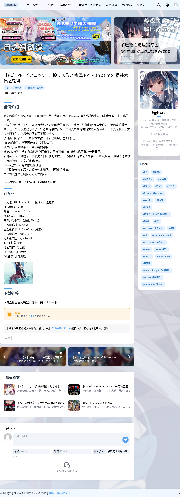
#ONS (158, 186)
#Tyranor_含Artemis (153, 193)
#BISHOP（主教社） (153, 228)
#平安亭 (146, 263)
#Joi (145, 235)
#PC (145, 172)
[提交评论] (125, 440)
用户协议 (127, 5)
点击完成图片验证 (117, 451)
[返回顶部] (174, 481)
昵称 (16, 451)
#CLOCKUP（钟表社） (154, 242)
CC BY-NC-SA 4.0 (61, 328)
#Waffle (147, 200)
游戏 (7, 338)
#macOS (147, 256)
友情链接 (111, 5)
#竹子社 (171, 186)
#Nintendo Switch (161, 235)
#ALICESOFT (163, 256)
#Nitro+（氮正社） (152, 277)
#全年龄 (162, 179)
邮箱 (56, 451)
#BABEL (161, 200)
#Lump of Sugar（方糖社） (156, 270)
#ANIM (146, 249)
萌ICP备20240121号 (62, 493)
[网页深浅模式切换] (167, 4)
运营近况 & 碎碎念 (90, 5)
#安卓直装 (148, 179)
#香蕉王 (146, 207)
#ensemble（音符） (153, 284)
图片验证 (99, 451)
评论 (32, 315)
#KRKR (146, 186)
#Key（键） (161, 249)
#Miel (146, 221)
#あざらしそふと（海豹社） (156, 214)
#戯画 (171, 228)
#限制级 (156, 172)
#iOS (156, 221)
